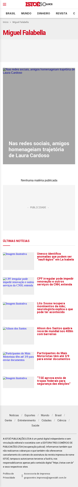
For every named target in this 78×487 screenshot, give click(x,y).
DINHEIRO (43, 13)
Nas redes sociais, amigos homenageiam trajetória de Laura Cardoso (39, 149)
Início (5, 22)
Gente (8, 420)
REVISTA (61, 13)
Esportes (30, 415)
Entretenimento (27, 420)
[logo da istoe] (39, 4)
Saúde (35, 425)
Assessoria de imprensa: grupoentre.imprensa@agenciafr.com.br (45, 475)
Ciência (61, 420)
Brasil (10, 13)
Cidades (47, 420)
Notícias (14, 415)
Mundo (26, 13)
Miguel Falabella (21, 22)
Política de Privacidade (9, 475)
